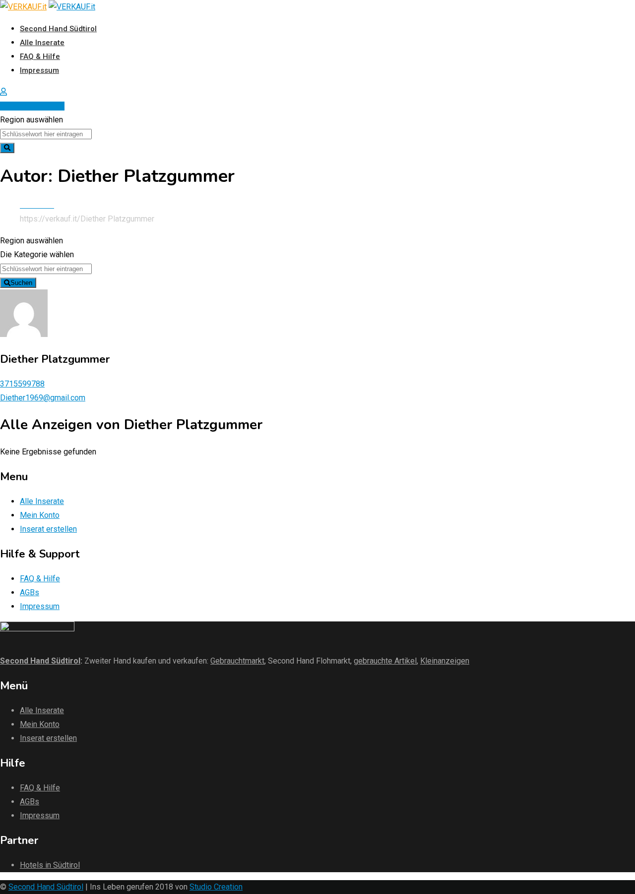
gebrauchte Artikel (385, 661)
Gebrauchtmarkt (237, 661)
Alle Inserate (42, 42)
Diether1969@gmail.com (42, 397)
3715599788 (22, 384)
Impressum (39, 70)
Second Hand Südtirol (58, 28)
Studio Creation (216, 887)
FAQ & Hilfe (40, 56)
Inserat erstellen (35, 106)
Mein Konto (40, 515)
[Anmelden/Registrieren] (3, 92)
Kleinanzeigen (444, 661)
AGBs (29, 592)
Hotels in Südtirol (50, 865)
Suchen (21, 282)
